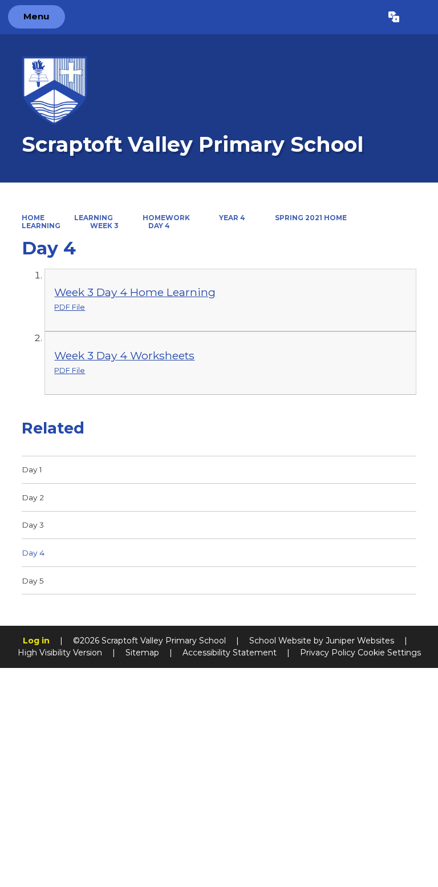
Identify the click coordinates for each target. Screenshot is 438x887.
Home (33, 217)
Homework (166, 217)
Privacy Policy (327, 652)
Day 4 (159, 225)
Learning (93, 217)
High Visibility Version (60, 652)
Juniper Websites (360, 640)
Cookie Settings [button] (389, 652)
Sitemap (142, 652)
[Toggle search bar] (418, 17)
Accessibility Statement (229, 652)
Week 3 (104, 225)
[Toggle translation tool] (394, 17)
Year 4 (232, 217)
